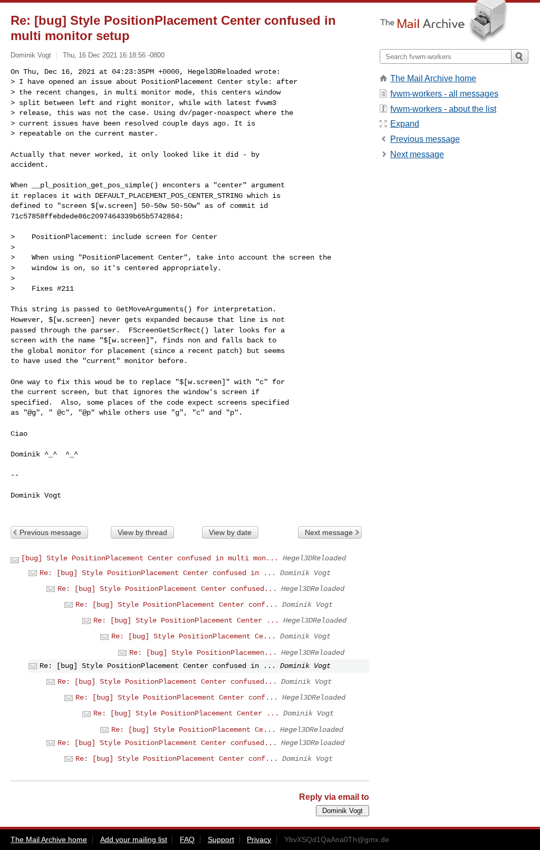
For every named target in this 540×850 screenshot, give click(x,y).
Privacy (259, 839)
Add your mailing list (133, 839)
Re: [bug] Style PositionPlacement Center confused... (167, 589)
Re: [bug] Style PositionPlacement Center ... (186, 620)
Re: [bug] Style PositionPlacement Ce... (193, 636)
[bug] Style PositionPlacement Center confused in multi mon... (149, 558)
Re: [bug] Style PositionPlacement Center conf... (176, 604)
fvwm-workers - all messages (444, 93)
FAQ (187, 839)
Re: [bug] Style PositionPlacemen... (203, 652)
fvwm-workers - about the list (443, 108)
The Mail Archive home (433, 78)
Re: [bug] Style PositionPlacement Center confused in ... (158, 573)
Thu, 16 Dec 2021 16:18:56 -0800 (114, 55)
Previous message (50, 532)
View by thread (142, 532)
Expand (404, 123)
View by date (230, 532)
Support (221, 839)
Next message (329, 532)
